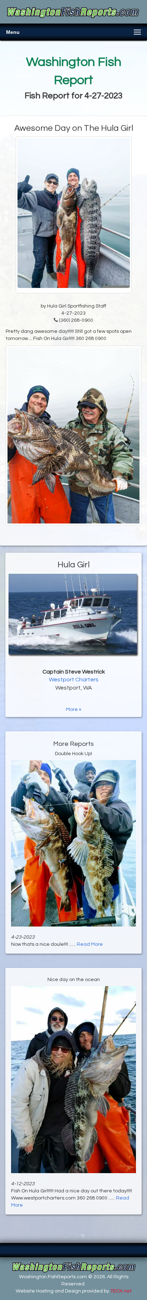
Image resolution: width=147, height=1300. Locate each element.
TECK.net (121, 1291)
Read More (90, 944)
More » (73, 709)
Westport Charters (73, 679)
